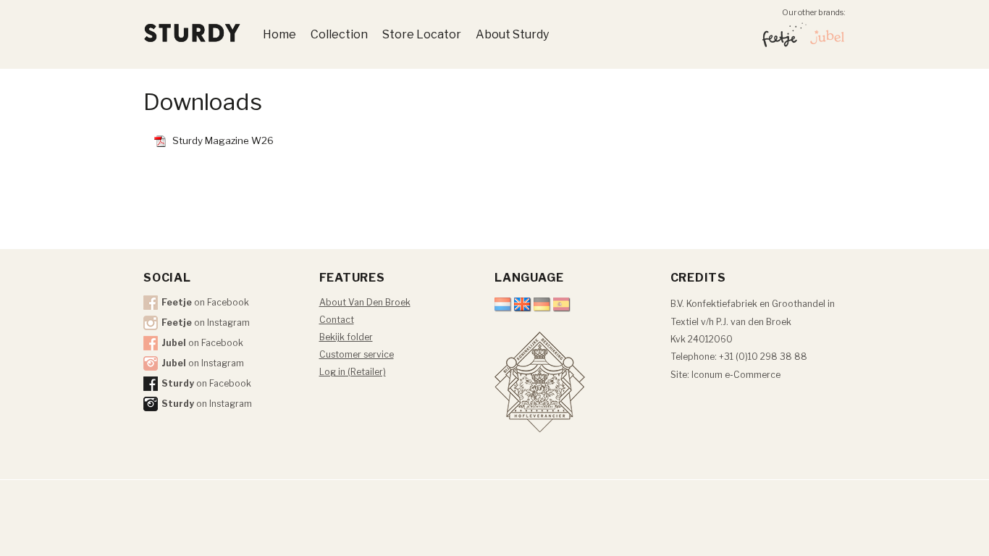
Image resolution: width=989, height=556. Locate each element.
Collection (339, 34)
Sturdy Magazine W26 (223, 140)
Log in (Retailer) (352, 371)
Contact (336, 319)
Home (279, 34)
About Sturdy (512, 34)
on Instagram (205, 322)
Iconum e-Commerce (735, 374)
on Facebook (205, 302)
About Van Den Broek (365, 302)
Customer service (356, 354)
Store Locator (421, 34)
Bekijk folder (346, 337)
